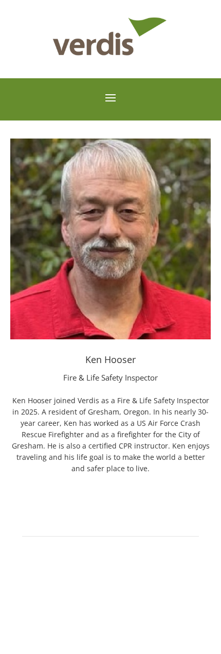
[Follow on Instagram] (110, 600)
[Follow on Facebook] (90, 600)
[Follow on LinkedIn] (131, 600)
